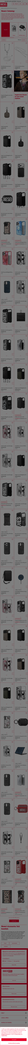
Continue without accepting (14, 1043)
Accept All (14, 1039)
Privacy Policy (18, 1034)
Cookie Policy (4, 1035)
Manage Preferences (5, 1034)
